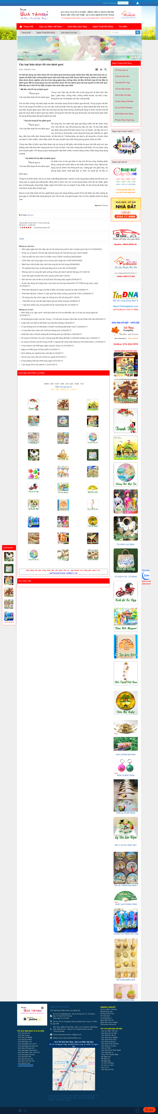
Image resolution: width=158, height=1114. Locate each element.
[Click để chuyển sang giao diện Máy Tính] (25, 1110)
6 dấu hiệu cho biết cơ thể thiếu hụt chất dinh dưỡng (42, 322)
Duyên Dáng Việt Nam (124, 101)
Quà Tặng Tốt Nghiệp (25, 1037)
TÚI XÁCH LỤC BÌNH (126, 544)
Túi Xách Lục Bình (107, 1065)
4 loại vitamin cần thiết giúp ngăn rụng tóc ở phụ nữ (42, 345)
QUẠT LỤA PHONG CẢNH (126, 904)
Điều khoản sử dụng (63, 1100)
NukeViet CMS (71, 1098)
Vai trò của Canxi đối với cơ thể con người (38, 357)
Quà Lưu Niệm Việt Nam (50, 26)
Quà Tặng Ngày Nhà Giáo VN (28, 1046)
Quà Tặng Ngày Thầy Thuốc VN (28, 1052)
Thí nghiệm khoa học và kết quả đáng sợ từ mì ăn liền (44, 268)
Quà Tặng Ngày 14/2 (25, 1041)
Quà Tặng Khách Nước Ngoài (111, 1050)
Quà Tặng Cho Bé (24, 1063)
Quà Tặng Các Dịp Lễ (108, 1035)
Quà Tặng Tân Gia (24, 1033)
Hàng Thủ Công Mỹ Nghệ (109, 1054)
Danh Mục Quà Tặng (77, 26)
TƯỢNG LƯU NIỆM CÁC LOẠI (125, 933)
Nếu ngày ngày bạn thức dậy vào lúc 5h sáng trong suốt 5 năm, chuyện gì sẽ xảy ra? (56, 249)
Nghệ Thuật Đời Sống (103, 26)
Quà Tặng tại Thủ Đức (108, 1046)
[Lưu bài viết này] (106, 69)
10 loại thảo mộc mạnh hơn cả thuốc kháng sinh (40, 330)
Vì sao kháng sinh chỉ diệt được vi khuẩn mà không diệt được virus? (48, 326)
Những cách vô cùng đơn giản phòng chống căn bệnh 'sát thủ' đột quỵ (50, 272)
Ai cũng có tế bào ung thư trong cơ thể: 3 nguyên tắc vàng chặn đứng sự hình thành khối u (58, 341)
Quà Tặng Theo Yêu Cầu (26, 1061)
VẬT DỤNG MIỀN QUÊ (125, 979)
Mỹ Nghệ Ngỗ (105, 1061)
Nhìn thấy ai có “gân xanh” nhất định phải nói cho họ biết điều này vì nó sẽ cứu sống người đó (59, 312)
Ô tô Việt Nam (105, 1016)
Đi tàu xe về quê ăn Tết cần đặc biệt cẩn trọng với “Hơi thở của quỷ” (49, 252)
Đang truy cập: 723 (26, 1065)
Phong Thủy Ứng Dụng (124, 120)
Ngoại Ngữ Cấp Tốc (107, 1020)
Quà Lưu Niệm (106, 1048)
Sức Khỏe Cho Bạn (123, 95)
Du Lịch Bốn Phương (123, 107)
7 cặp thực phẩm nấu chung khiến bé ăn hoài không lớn (44, 304)
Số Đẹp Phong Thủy (107, 1013)
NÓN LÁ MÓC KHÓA (125, 775)
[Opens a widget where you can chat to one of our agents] (149, 1110)
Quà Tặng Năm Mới (24, 1056)
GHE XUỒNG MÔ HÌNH (126, 754)
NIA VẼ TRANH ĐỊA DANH (126, 885)
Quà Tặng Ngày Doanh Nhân (27, 1050)
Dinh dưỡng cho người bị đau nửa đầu (37, 353)
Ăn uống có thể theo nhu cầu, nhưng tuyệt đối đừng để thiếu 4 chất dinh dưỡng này (55, 338)
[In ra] (101, 69)
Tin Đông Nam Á (106, 1018)
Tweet (21, 238)
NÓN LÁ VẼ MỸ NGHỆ (125, 813)
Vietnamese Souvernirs (108, 1024)
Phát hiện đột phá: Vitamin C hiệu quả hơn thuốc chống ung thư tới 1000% (52, 293)
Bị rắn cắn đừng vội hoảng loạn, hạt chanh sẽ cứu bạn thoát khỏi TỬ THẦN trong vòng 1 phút (60, 283)
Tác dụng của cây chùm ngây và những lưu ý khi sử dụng (45, 297)
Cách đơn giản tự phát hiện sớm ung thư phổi (40, 275)
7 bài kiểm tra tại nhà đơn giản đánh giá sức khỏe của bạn (45, 301)
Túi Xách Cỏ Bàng (107, 1063)
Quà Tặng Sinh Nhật (25, 1039)
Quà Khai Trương (23, 1035)
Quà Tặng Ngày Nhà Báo (26, 1054)
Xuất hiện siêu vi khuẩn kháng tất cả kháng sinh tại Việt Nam (46, 334)
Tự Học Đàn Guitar (122, 88)
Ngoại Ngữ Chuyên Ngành (109, 1022)
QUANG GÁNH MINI (125, 1000)
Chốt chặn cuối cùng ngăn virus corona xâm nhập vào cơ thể (46, 260)
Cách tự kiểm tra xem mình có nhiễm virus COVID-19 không (46, 256)
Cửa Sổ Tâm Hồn (122, 76)
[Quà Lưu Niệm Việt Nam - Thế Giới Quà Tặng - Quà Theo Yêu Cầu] (33, 13)
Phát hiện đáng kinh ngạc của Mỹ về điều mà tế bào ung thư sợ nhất (49, 289)
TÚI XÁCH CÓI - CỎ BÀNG (126, 576)
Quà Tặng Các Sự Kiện (109, 1033)
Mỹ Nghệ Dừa (106, 1056)
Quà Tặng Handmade (108, 1041)
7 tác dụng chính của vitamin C (33, 364)
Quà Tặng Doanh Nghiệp (109, 1037)
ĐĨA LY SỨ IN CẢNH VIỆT (126, 845)
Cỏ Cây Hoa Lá (121, 70)
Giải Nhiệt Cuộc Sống (124, 113)
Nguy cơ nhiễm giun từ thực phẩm (35, 349)
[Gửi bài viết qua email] (96, 69)
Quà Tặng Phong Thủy (25, 1059)
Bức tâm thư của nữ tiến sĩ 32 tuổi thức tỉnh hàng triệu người (46, 279)
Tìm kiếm (123, 26)
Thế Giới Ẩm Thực (122, 82)
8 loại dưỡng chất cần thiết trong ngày (36, 360)
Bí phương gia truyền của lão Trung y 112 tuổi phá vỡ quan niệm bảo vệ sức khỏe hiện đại (58, 319)
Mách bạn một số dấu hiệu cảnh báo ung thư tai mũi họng (45, 264)
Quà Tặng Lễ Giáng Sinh (26, 1048)
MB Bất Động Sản (106, 1011)
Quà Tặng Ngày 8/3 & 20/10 (27, 1044)
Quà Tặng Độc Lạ (107, 1052)
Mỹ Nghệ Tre (105, 1059)
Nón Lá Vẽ (104, 1067)
